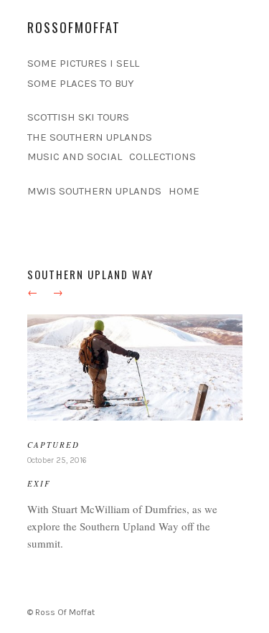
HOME (184, 190)
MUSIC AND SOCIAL (74, 156)
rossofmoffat (74, 27)
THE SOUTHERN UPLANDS (89, 137)
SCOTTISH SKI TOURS (78, 117)
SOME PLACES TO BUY (80, 83)
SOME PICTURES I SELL (83, 63)
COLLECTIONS (162, 156)
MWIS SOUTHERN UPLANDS (94, 190)
